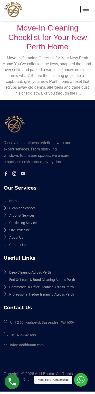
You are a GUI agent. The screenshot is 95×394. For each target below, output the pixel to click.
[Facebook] (6, 174)
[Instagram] (15, 174)
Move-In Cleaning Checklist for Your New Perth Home (47, 37)
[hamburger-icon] (85, 9)
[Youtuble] (23, 174)
